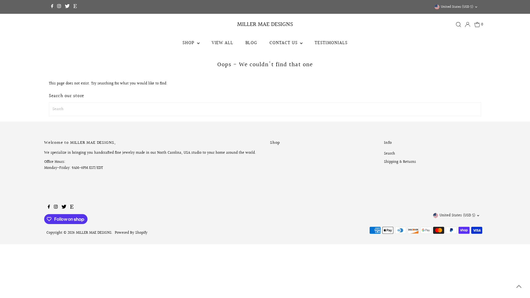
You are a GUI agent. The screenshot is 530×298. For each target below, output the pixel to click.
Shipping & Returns (400, 162)
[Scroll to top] (518, 286)
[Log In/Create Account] (467, 24)
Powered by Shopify (131, 233)
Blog (251, 43)
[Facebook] (52, 7)
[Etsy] (75, 7)
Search (389, 154)
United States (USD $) (457, 7)
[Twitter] (67, 7)
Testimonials (331, 43)
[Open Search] (458, 24)
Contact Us (284, 43)
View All (222, 43)
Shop (188, 43)
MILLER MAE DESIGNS (265, 24)
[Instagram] (59, 7)
